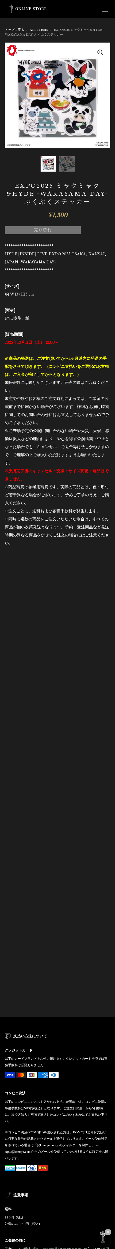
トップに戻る (14, 30)
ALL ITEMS (39, 30)
